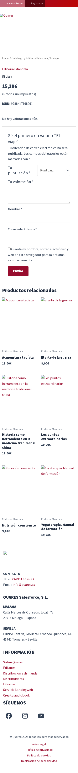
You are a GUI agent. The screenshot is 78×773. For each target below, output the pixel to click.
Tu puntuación (19, 170)
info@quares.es (24, 584)
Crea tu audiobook (16, 695)
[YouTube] (41, 715)
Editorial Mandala (37, 58)
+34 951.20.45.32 (22, 579)
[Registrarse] (35, 3)
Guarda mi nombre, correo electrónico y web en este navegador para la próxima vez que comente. (38, 254)
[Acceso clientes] (12, 3)
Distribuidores (13, 679)
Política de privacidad (39, 750)
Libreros (9, 684)
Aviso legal (39, 744)
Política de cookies (39, 755)
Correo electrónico (22, 229)
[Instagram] (25, 715)
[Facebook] (8, 715)
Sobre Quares (13, 662)
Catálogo (17, 58)
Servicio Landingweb (18, 689)
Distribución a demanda (20, 673)
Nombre (15, 209)
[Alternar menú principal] (73, 15)
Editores (9, 667)
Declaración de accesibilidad (39, 761)
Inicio (5, 58)
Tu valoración (20, 181)
